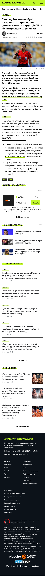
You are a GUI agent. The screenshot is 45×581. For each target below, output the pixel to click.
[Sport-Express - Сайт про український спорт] (12, 3)
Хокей (6, 471)
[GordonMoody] (29, 556)
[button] (34, 3)
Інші (24, 468)
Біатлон (7, 477)
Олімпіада (27, 461)
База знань (27, 480)
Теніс (6, 474)
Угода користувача (11, 500)
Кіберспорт (27, 465)
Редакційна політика (12, 503)
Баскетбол (8, 465)
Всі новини (22, 361)
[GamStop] (22, 562)
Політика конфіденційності (14, 494)
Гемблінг (26, 477)
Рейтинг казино (29, 474)
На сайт (36, 203)
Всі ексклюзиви (22, 427)
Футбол (6, 15)
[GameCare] (34, 566)
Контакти (8, 512)
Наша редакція (10, 509)
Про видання (9, 490)
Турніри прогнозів (30, 483)
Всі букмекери (22, 217)
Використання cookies (13, 497)
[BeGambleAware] (17, 566)
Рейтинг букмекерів (30, 471)
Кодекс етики (9, 506)
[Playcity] (15, 556)
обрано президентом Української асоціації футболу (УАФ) (22, 96)
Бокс (6, 468)
